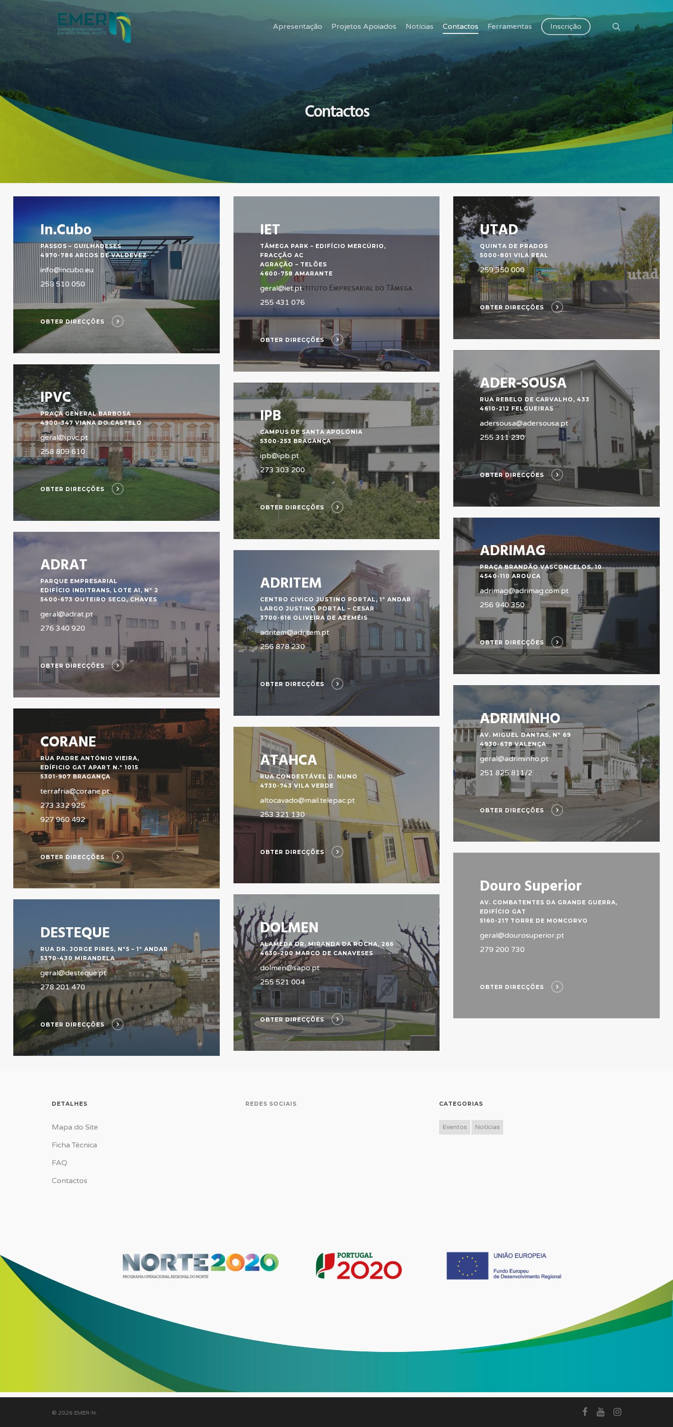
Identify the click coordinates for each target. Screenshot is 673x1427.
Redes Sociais (271, 1103)
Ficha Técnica (74, 1145)
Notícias (487, 1127)
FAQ (59, 1163)
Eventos (454, 1127)
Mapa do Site (75, 1127)
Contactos (69, 1180)
